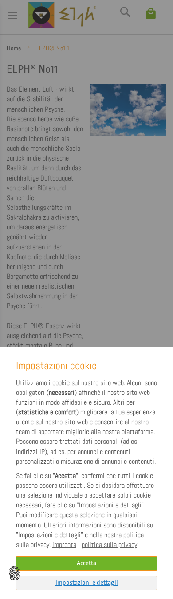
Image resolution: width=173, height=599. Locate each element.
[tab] (86, 583)
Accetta (86, 563)
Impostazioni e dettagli (86, 583)
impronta (64, 544)
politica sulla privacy (109, 544)
